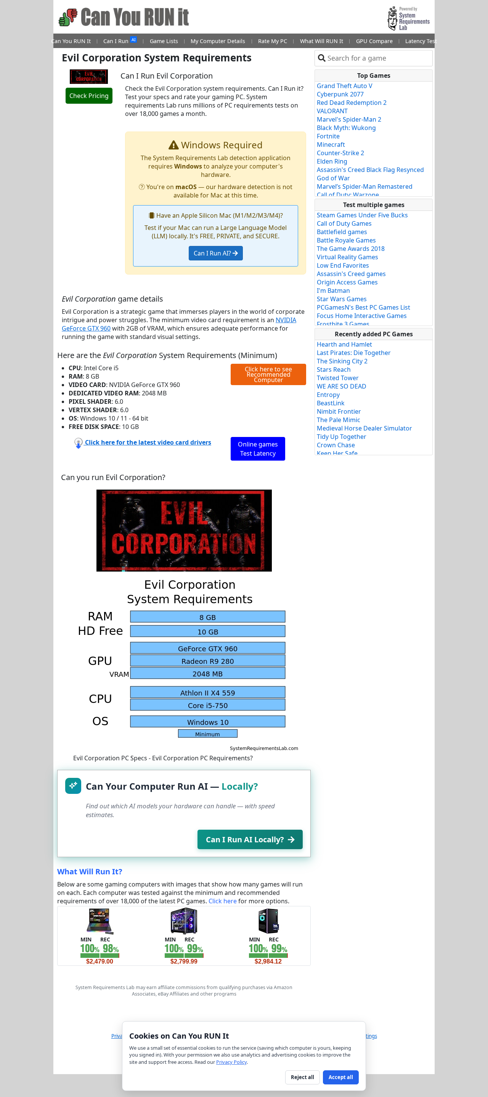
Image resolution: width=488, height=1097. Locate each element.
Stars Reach (334, 369)
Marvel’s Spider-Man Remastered (365, 186)
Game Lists (164, 41)
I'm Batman (333, 290)
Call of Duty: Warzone (348, 195)
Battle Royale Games (346, 240)
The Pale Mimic (338, 420)
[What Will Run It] (99, 920)
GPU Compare (374, 41)
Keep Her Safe (337, 453)
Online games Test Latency (258, 449)
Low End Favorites (343, 265)
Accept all (341, 1077)
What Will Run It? (89, 871)
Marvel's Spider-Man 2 (349, 119)
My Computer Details (218, 41)
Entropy (328, 394)
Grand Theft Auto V (344, 86)
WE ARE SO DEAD (341, 386)
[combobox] (378, 58)
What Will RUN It (321, 41)
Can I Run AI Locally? (245, 839)
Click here (223, 901)
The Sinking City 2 (342, 361)
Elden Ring (332, 161)
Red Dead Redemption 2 (352, 102)
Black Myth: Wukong (346, 128)
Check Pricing (89, 96)
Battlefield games (342, 232)
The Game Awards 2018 (351, 248)
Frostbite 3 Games (343, 324)
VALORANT (332, 111)
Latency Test (421, 41)
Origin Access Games (347, 282)
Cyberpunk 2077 (340, 94)
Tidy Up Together (341, 436)
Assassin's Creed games (351, 274)
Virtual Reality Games (347, 257)
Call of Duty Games (344, 223)
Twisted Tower (338, 378)
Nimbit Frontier (339, 411)
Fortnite (328, 136)
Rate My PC (272, 41)
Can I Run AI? (213, 253)
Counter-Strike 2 (340, 153)
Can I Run (119, 41)
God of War (333, 178)
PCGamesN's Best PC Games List (363, 307)
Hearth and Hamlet (344, 344)
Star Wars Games (342, 299)
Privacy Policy (231, 1061)
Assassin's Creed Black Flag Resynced (370, 169)
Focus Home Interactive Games (362, 316)
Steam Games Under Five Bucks (362, 215)
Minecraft (331, 144)
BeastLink (331, 403)
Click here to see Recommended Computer (268, 374)
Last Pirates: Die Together (354, 353)
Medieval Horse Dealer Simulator (364, 428)
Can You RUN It (71, 41)
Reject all (302, 1077)
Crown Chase (336, 445)
